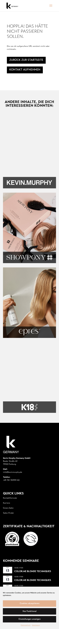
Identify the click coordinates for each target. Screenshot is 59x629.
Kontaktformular (10, 498)
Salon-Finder (8, 513)
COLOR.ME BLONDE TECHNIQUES (32, 571)
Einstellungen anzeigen (30, 619)
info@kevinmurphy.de (12, 472)
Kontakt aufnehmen (24, 69)
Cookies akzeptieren (29, 603)
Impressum (36, 625)
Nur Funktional (30, 611)
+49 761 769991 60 (11, 480)
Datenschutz (26, 625)
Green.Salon (8, 508)
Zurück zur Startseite (26, 60)
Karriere (6, 503)
